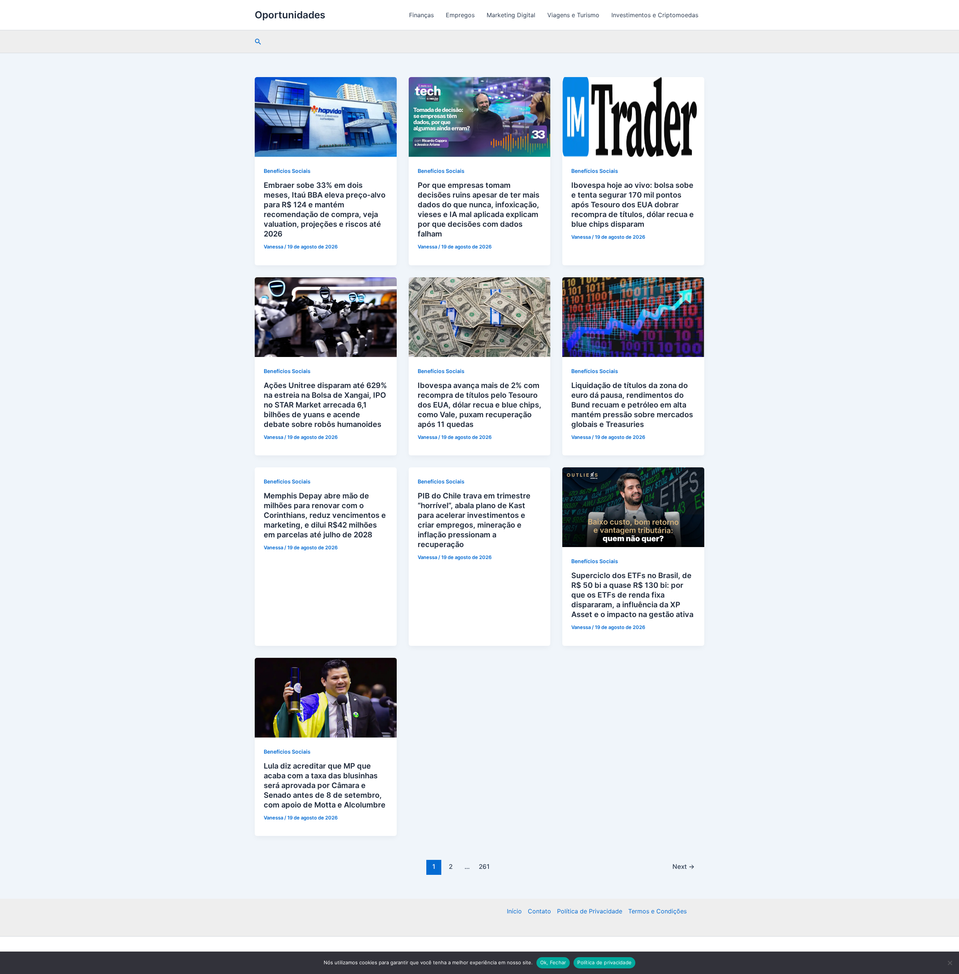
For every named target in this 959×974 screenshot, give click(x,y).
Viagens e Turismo (573, 15)
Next (683, 866)
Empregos (460, 15)
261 (484, 866)
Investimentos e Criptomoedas (654, 15)
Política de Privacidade (589, 911)
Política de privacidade (604, 962)
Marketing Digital (511, 15)
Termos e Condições (657, 911)
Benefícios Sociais (287, 171)
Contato (539, 911)
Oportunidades (290, 15)
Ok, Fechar (553, 962)
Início (514, 911)
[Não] (949, 963)
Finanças (421, 15)
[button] (258, 41)
